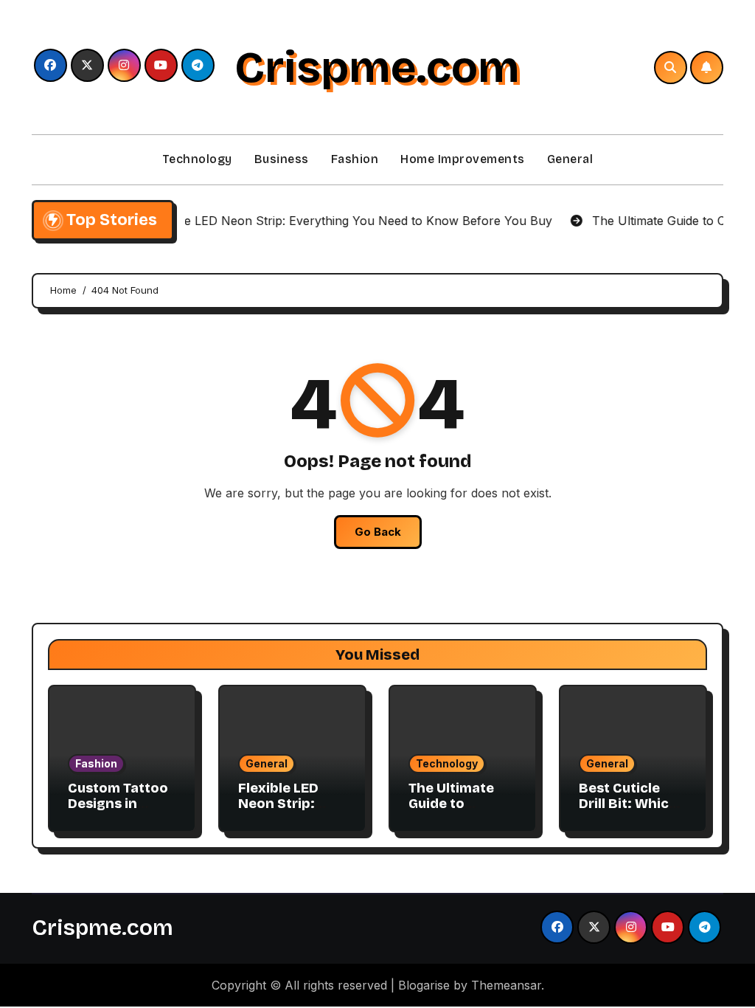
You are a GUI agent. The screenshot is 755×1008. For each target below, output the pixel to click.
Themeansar (506, 985)
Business (281, 159)
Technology (197, 159)
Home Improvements (462, 159)
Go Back (378, 532)
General (570, 159)
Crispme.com (377, 67)
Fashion (355, 159)
